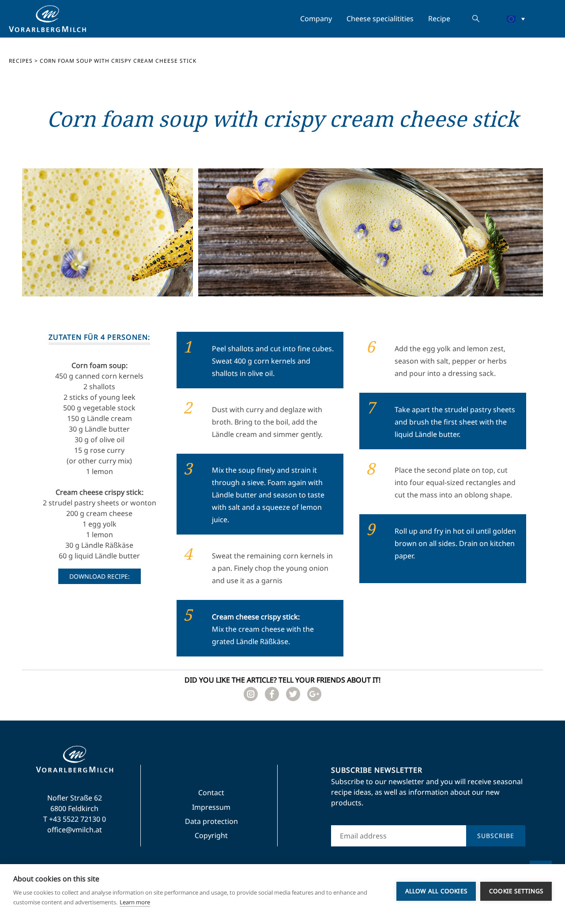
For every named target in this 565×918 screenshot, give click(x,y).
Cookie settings (516, 891)
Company (316, 18)
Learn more (135, 902)
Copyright (211, 835)
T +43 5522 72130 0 (74, 819)
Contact (211, 792)
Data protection (211, 821)
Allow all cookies (436, 891)
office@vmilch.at (74, 830)
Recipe (439, 18)
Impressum (211, 807)
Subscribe (495, 835)
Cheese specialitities (380, 18)
